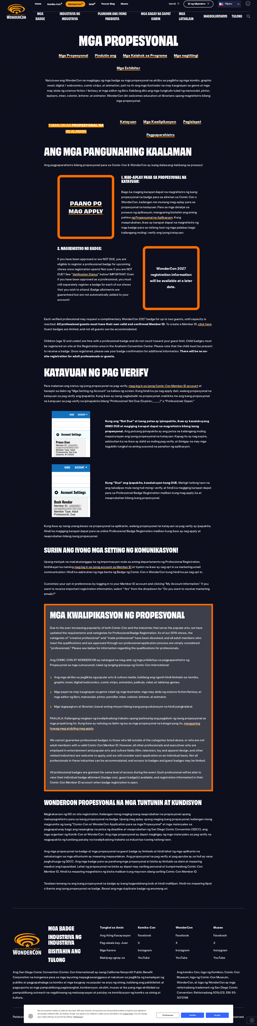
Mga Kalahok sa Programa (145, 56)
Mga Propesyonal (73, 56)
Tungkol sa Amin (112, 927)
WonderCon (75, 4)
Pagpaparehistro (160, 135)
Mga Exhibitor (128, 68)
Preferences (167, 1015)
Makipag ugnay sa (112, 958)
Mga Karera (108, 950)
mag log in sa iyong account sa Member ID (102, 567)
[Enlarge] (86, 414)
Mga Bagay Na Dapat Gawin (156, 16)
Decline (192, 1015)
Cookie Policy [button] (128, 1014)
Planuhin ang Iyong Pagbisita (112, 16)
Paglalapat (192, 122)
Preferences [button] (78, 1017)
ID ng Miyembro (197, 4)
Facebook (144, 935)
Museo (124, 4)
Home (38, 4)
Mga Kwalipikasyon (159, 122)
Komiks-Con (54, 4)
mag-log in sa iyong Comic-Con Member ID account (163, 386)
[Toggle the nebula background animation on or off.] (248, 4)
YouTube (144, 958)
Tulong (237, 16)
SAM (92, 4)
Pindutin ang (105, 56)
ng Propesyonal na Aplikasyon (152, 217)
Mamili (172, 4)
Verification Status (85, 274)
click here (204, 324)
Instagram (145, 950)
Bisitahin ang (64, 950)
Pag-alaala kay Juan (114, 943)
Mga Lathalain (186, 16)
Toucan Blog (108, 4)
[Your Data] (252, 1020)
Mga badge (40, 16)
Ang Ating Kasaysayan (115, 935)
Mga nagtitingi (186, 56)
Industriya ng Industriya (70, 16)
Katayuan (128, 122)
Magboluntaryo (215, 16)
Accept (217, 1015)
